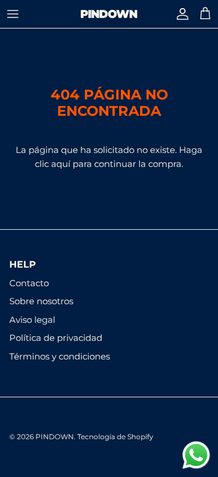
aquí (60, 163)
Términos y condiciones (59, 356)
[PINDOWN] (109, 14)
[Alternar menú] (13, 14)
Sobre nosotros (41, 301)
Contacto (29, 283)
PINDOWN (54, 436)
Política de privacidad (55, 337)
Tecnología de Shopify (115, 436)
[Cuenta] (179, 14)
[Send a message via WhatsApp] (196, 455)
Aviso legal (32, 319)
